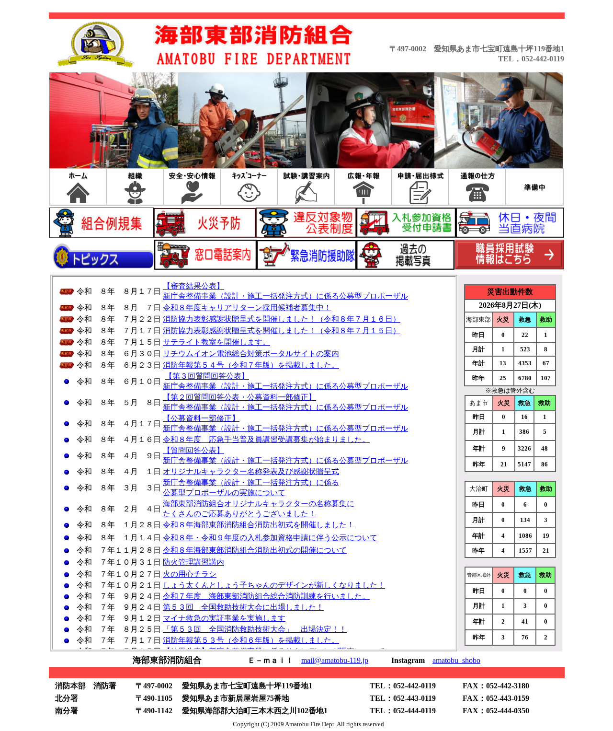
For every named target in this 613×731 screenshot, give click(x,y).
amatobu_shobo (456, 660)
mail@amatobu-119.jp (334, 660)
